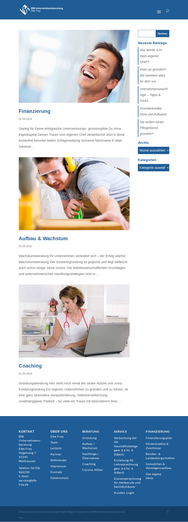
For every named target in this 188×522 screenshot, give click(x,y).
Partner (56, 454)
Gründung (89, 438)
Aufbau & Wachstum (43, 238)
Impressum (58, 466)
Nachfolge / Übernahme (90, 456)
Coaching (30, 366)
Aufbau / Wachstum (89, 445)
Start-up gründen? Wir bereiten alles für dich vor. (153, 75)
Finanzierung (34, 111)
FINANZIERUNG (158, 431)
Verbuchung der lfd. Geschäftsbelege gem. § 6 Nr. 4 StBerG (126, 446)
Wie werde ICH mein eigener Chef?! (151, 56)
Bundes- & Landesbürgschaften (160, 456)
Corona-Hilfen (92, 469)
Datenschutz (59, 477)
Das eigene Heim (153, 476)
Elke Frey (57, 436)
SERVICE (120, 431)
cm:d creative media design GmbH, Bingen (53, 512)
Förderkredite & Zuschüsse (157, 445)
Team (54, 442)
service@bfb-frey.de (28, 482)
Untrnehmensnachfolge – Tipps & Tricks (154, 95)
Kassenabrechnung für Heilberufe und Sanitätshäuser (127, 482)
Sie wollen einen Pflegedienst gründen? (152, 128)
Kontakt (56, 472)
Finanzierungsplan (159, 438)
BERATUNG (90, 431)
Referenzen (58, 460)
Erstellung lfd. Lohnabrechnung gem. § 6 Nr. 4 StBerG (126, 466)
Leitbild (56, 448)
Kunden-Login (124, 492)
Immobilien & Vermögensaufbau (159, 466)
